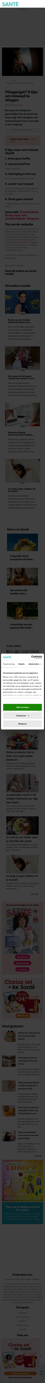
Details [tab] (21, 664)
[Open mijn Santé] (35, 3)
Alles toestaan (22, 707)
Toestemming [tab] (9, 664)
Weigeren (22, 724)
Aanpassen (21, 715)
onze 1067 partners (18, 677)
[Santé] (10, 3)
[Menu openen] (29, 3)
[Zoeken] (41, 4)
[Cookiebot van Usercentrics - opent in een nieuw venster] (31, 657)
